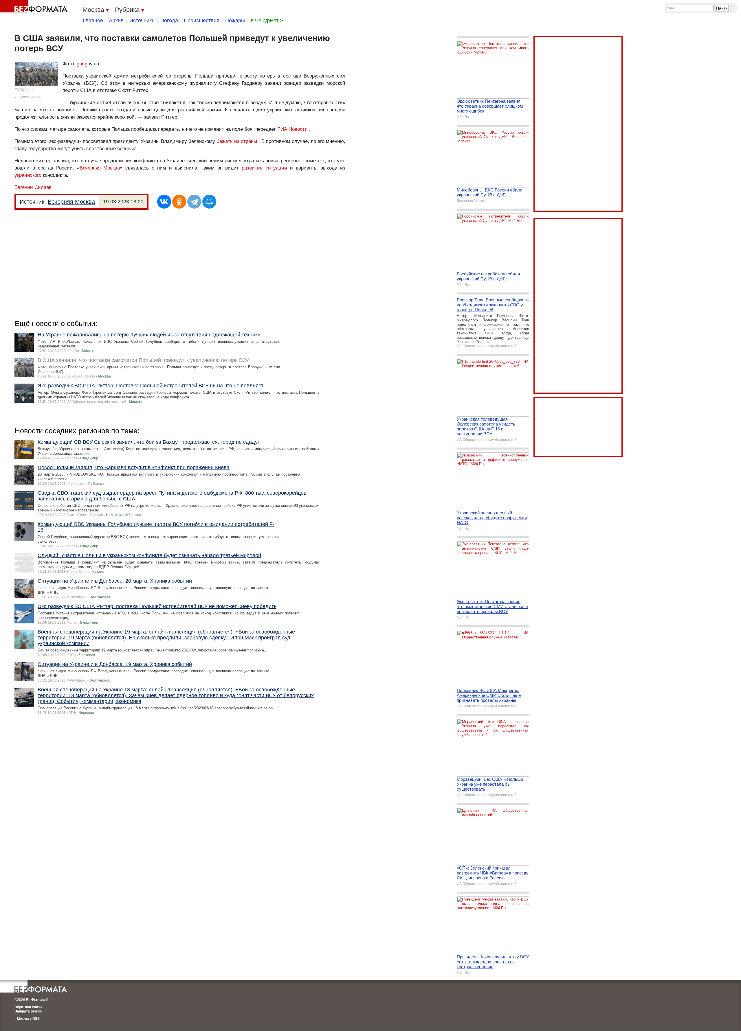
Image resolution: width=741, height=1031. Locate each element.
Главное (93, 20)
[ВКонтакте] (164, 202)
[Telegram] (194, 202)
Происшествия (201, 20)
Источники (142, 20)
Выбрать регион (28, 1011)
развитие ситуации (264, 168)
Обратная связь (28, 1007)
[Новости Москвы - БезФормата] (34, 7)
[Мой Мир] (209, 202)
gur (80, 64)
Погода (169, 20)
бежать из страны (237, 141)
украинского (27, 175)
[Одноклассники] (179, 202)
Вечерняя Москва (100, 168)
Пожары (235, 20)
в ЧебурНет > (267, 20)
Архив (116, 20)
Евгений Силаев (33, 187)
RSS (36, 1019)
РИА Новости (292, 129)
